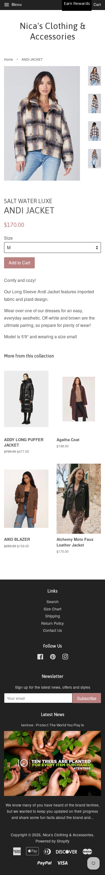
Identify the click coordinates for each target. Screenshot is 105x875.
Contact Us (52, 630)
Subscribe (86, 698)
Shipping (52, 616)
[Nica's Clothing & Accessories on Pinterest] (53, 657)
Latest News (52, 714)
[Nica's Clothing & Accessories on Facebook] (40, 657)
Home (8, 59)
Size (8, 238)
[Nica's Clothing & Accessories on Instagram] (65, 657)
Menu (16, 4)
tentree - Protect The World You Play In (52, 725)
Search (53, 601)
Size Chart (52, 608)
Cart (96, 4)
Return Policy (52, 623)
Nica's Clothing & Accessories (52, 31)
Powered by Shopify (52, 841)
